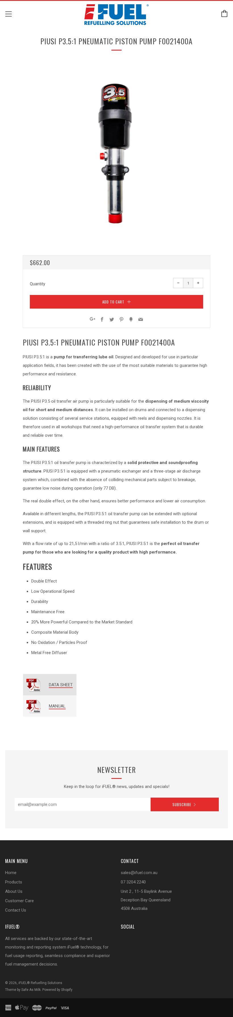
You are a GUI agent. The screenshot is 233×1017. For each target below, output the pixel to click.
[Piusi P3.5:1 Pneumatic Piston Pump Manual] (33, 706)
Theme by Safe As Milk (23, 990)
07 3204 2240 (133, 882)
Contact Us (15, 910)
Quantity (37, 283)
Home (10, 872)
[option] (116, 152)
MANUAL (57, 706)
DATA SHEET (61, 684)
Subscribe (181, 804)
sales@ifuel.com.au (139, 872)
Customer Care (19, 900)
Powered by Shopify (57, 990)
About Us (13, 891)
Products (13, 882)
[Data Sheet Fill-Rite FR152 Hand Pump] (33, 685)
